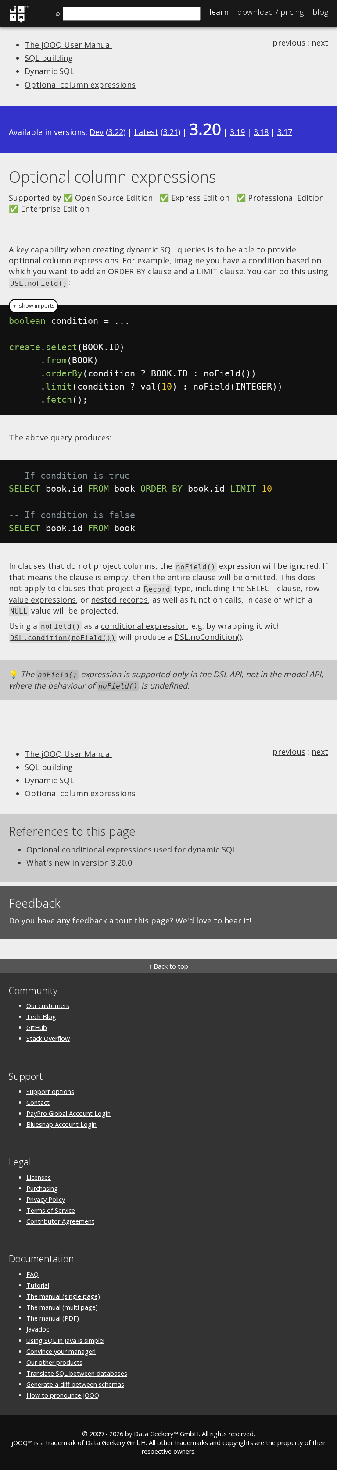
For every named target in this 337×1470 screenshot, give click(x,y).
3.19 (237, 132)
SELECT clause (274, 588)
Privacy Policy (45, 1199)
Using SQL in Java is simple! (65, 1340)
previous (288, 42)
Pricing (270, 12)
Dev (97, 132)
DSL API (227, 674)
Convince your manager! (61, 1351)
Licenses (38, 1177)
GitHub (36, 1027)
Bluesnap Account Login (61, 1124)
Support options (50, 1091)
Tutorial (37, 1285)
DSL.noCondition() (208, 637)
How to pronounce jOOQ (62, 1395)
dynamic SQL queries (165, 249)
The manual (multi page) (62, 1307)
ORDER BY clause (140, 271)
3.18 (261, 132)
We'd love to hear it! (213, 920)
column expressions (80, 260)
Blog (320, 12)
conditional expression (144, 626)
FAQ (32, 1274)
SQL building (49, 58)
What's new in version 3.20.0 (79, 862)
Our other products (54, 1362)
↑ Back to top (168, 966)
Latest (146, 132)
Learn (219, 12)
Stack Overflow (48, 1038)
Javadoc (37, 1329)
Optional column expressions (80, 84)
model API (302, 674)
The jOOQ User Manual (68, 44)
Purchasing (42, 1188)
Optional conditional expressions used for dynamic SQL (131, 849)
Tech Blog (41, 1016)
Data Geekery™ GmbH (166, 1434)
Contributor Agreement (60, 1221)
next (320, 42)
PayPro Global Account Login (68, 1113)
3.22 (115, 132)
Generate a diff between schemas (75, 1384)
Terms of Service (50, 1210)
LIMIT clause (220, 271)
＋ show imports (33, 305)
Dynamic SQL (49, 71)
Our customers (47, 1005)
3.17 (284, 132)
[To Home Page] (19, 21)
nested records (119, 599)
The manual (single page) (63, 1296)
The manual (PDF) (52, 1318)
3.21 (170, 132)
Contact (38, 1102)
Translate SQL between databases (76, 1373)
